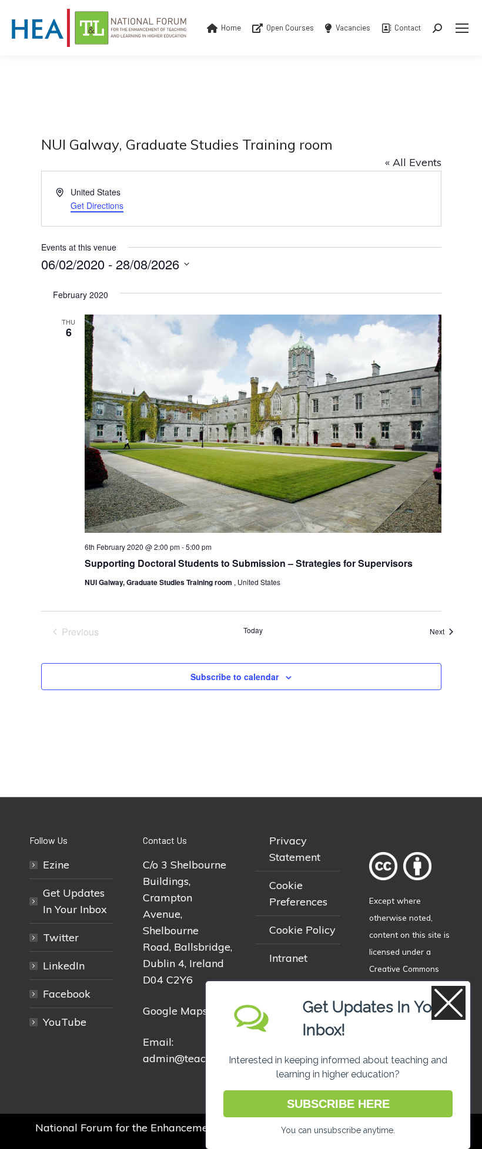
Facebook (67, 994)
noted (420, 917)
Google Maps (175, 1011)
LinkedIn (64, 965)
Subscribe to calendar (234, 676)
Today (253, 630)
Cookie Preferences (298, 893)
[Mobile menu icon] (462, 28)
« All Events (413, 162)
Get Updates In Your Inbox (75, 901)
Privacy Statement (294, 849)
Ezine (56, 864)
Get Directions (97, 205)
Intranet (288, 958)
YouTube (64, 1022)
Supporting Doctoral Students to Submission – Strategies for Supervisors (249, 563)
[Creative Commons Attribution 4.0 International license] (403, 883)
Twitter (61, 937)
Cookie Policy (302, 930)
